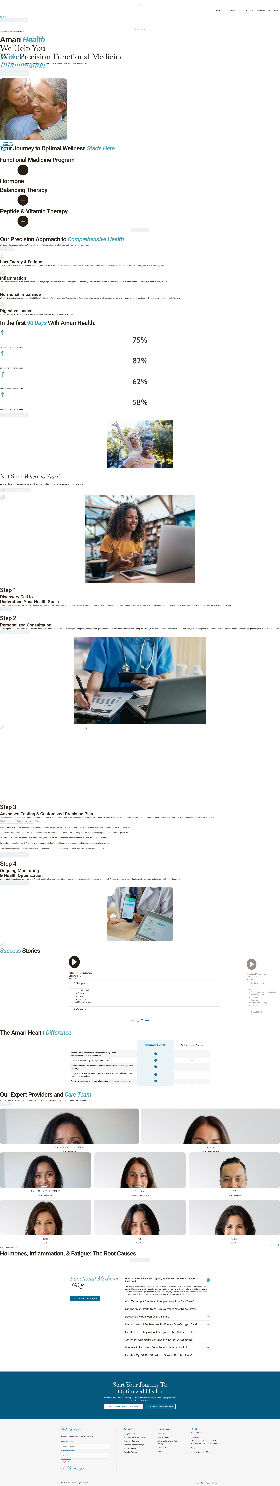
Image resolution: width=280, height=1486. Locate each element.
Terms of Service (211, 1483)
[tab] (3, 821)
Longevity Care (129, 1433)
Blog (276, 10)
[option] (144, 984)
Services (219, 10)
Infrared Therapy (130, 1448)
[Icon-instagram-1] (69, 1468)
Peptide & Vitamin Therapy (134, 1445)
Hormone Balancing (131, 1441)
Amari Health (77, 322)
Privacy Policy (199, 1483)
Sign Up (66, 1462)
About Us (249, 10)
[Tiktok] (81, 1468)
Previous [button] (20, 956)
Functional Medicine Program (135, 1437)
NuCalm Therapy (130, 1452)
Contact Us (162, 1447)
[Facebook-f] (63, 1468)
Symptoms (234, 10)
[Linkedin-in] (75, 1468)
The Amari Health (22, 1032)
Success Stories (263, 10)
